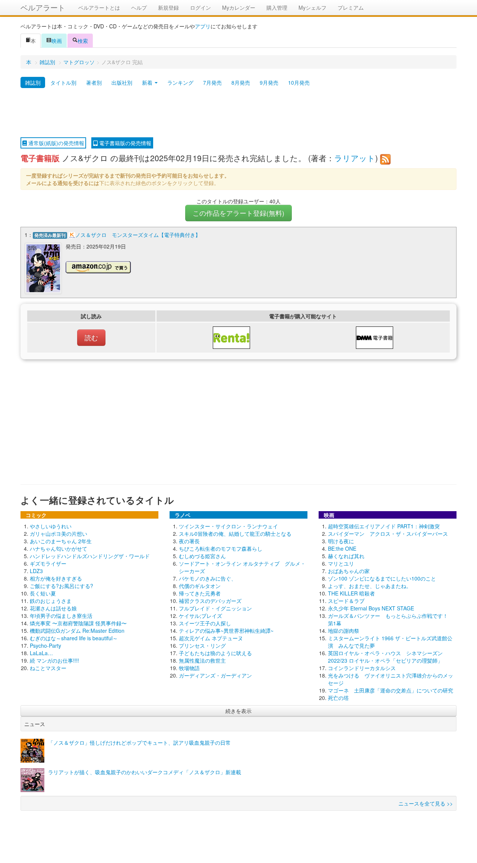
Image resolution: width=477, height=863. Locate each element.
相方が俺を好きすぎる (56, 578)
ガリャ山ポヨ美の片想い (58, 533)
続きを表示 (238, 711)
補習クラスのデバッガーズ (210, 600)
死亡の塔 (338, 697)
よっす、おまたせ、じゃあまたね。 (369, 586)
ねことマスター (48, 668)
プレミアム (351, 7)
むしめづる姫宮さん (202, 556)
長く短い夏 (43, 593)
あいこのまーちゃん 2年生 (61, 541)
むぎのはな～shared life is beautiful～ (74, 638)
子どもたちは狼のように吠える (215, 653)
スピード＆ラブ (346, 600)
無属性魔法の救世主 (202, 660)
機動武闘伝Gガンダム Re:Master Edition (77, 630)
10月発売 (299, 82)
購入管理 (276, 7)
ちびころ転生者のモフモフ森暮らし (220, 548)
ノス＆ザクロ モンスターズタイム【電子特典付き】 (137, 234)
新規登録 (168, 7)
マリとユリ (341, 563)
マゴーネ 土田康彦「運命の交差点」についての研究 (390, 690)
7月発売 (212, 82)
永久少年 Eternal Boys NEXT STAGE (371, 608)
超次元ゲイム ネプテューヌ (211, 638)
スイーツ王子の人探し (205, 623)
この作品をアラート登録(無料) (238, 213)
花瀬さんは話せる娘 (53, 608)
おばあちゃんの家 (349, 571)
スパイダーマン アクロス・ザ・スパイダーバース (388, 533)
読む (91, 337)
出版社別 (121, 82)
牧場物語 (189, 668)
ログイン (200, 7)
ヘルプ (139, 7)
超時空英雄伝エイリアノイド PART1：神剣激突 (384, 526)
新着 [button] (148, 82)
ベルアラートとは (99, 7)
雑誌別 (47, 62)
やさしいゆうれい (51, 526)
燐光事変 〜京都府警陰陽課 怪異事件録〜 (78, 623)
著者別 (94, 82)
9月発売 (269, 82)
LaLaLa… (41, 653)
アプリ (203, 26)
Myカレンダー (238, 7)
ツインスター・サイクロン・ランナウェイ (228, 526)
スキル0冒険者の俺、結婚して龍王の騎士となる (235, 533)
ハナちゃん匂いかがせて (58, 548)
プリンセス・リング (202, 645)
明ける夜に (341, 541)
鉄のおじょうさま (51, 600)
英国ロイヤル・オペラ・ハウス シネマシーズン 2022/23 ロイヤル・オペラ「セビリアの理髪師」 (385, 656)
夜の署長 (189, 541)
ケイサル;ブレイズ (200, 615)
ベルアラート (42, 7)
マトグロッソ (79, 62)
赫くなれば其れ (346, 556)
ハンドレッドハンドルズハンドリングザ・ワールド (90, 556)
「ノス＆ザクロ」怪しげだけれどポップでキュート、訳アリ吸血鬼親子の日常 (139, 742)
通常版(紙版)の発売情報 (55, 143)
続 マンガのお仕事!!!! (54, 660)
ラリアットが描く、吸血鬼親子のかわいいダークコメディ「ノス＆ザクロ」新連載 (144, 772)
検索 (83, 40)
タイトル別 (63, 82)
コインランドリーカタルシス (362, 668)
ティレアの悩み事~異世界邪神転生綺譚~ (226, 630)
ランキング (180, 82)
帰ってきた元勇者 (200, 593)
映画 (56, 40)
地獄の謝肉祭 (343, 630)
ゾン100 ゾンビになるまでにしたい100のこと (382, 578)
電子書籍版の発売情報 (124, 143)
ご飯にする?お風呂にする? (61, 586)
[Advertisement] (238, 113)
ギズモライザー (48, 563)
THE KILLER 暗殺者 (351, 593)
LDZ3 (36, 571)
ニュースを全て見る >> (425, 803)
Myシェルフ (312, 7)
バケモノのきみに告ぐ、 (207, 578)
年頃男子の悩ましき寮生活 (61, 615)
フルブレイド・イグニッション (215, 608)
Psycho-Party (45, 645)
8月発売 (240, 82)
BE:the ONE (342, 548)
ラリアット (354, 157)
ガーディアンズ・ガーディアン (215, 675)
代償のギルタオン (200, 586)
